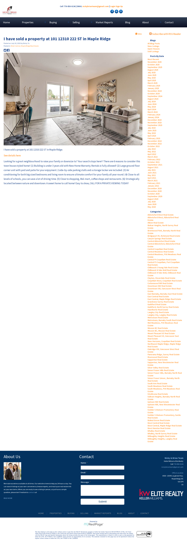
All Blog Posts (154, 43)
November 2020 (155, 191)
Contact (169, 22)
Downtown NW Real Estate (160, 286)
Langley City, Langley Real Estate (162, 315)
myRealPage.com (93, 525)
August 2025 (153, 70)
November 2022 (155, 143)
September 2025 (155, 67)
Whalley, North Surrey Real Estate (162, 433)
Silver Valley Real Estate (158, 367)
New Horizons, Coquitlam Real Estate (164, 341)
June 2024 (152, 104)
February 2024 (154, 114)
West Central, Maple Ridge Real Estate (165, 425)
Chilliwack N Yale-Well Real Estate (162, 270)
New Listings (153, 46)
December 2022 (155, 141)
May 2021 (152, 175)
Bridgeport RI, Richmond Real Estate (164, 236)
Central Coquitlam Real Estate (161, 249)
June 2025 (152, 75)
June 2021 (152, 172)
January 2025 (153, 88)
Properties (56, 513)
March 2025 (152, 83)
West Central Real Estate (159, 423)
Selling (84, 513)
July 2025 (152, 72)
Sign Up (119, 6)
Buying (71, 513)
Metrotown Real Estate (158, 317)
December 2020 (155, 188)
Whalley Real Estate (156, 431)
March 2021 (152, 180)
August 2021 (153, 167)
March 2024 (152, 112)
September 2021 (155, 164)
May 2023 (152, 133)
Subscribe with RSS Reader (166, 34)
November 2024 (155, 91)
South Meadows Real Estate (160, 386)
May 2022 (152, 151)
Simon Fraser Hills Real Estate (161, 370)
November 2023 (155, 122)
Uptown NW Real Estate (158, 402)
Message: (85, 482)
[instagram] (120, 11)
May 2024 (152, 106)
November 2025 (155, 62)
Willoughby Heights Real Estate (161, 436)
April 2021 (152, 178)
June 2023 (152, 130)
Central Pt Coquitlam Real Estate (162, 259)
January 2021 (153, 185)
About (131, 513)
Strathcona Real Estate (158, 394)
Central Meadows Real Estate (161, 251)
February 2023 (154, 138)
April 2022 (152, 154)
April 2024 (152, 109)
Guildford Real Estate (157, 304)
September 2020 (155, 196)
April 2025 (152, 80)
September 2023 (155, 125)
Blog (127, 22)
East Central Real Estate (158, 296)
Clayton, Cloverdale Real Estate (161, 278)
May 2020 (152, 207)
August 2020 (153, 199)
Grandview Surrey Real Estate (161, 301)
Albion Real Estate (156, 222)
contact (31, 492)
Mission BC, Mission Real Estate (162, 330)
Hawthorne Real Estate (158, 309)
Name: (84, 462)
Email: (83, 472)
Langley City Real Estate (158, 312)
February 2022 (154, 159)
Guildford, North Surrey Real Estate (163, 307)
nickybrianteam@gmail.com (96, 6)
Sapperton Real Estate (158, 359)
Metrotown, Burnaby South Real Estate (165, 320)
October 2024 (154, 93)
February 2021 (154, 183)
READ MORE (8, 498)
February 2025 (154, 85)
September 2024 (155, 96)
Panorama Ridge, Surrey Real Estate (164, 354)
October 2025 (154, 64)
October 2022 (154, 146)
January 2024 (153, 117)
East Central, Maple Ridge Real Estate (164, 299)
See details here (12, 155)
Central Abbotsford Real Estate (161, 241)
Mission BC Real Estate (158, 328)
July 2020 (152, 201)
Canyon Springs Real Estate (160, 238)
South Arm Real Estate (157, 383)
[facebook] (112, 11)
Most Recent (153, 59)
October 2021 (154, 162)
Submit (102, 501)
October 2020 (154, 193)
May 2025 (152, 77)
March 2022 (152, 156)
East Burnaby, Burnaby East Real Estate (165, 294)
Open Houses (154, 48)
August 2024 (153, 99)
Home (6, 22)
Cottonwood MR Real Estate (160, 283)
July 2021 (152, 170)
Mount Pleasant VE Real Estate (161, 333)
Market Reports (104, 22)
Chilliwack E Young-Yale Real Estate (163, 267)
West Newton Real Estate (159, 428)
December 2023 (155, 120)
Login (112, 6)
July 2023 (152, 127)
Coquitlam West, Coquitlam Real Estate (165, 280)
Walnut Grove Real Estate (159, 420)
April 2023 (152, 135)
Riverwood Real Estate (158, 357)
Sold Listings (153, 51)
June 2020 (152, 204)
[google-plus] (116, 11)
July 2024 (152, 101)
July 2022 (152, 149)
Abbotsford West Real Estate (161, 214)
